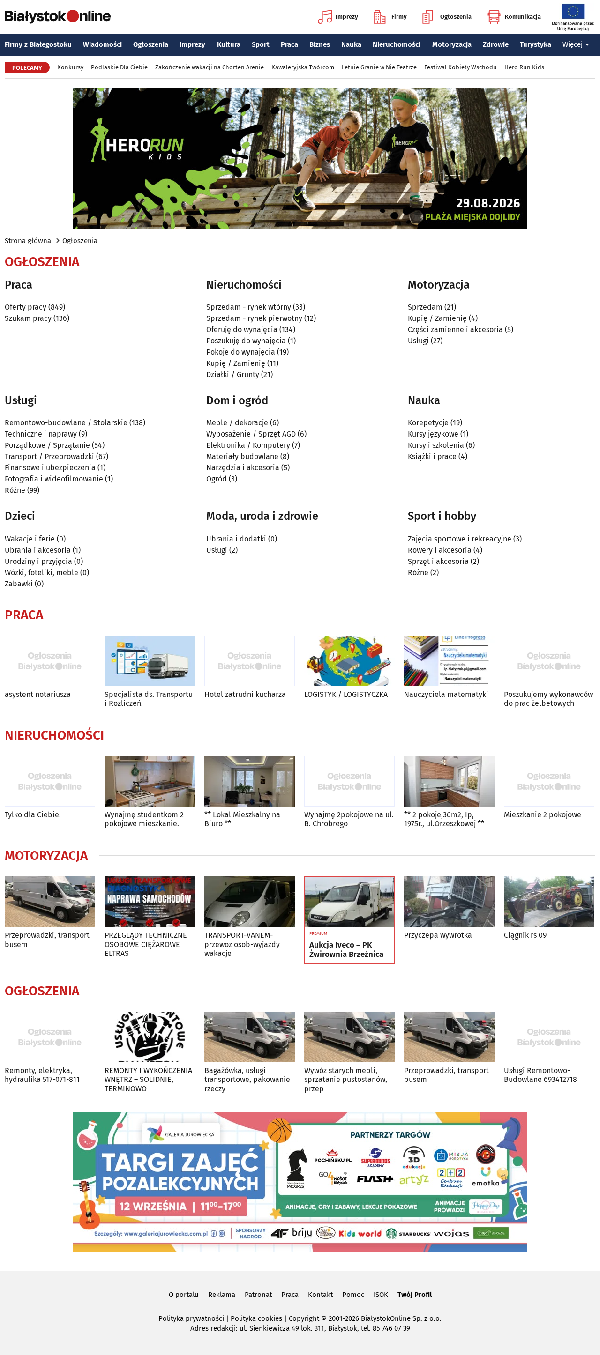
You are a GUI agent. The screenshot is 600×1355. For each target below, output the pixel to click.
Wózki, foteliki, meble (41, 572)
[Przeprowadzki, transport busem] (50, 901)
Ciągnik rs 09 (525, 935)
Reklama (221, 1294)
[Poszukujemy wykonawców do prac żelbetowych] (549, 661)
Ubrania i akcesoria (38, 550)
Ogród (216, 478)
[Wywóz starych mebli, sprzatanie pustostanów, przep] (349, 1037)
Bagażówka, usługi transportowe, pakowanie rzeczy (247, 1079)
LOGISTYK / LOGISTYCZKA (346, 694)
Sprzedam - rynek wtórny (248, 307)
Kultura (228, 44)
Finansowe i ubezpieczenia (50, 467)
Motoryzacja (452, 44)
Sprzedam (425, 307)
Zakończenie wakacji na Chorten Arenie (209, 67)
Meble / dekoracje (237, 422)
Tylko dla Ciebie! (33, 814)
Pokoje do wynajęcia (240, 352)
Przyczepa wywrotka (438, 935)
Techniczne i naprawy (41, 433)
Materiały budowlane (242, 456)
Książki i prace (432, 456)
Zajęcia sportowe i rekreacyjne (459, 538)
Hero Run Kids (524, 67)
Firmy (399, 16)
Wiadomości (102, 44)
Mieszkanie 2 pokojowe (542, 814)
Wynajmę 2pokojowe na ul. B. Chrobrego (349, 819)
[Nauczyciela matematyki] (449, 661)
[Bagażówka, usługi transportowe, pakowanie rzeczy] (249, 1037)
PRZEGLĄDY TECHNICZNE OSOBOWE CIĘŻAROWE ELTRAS (146, 944)
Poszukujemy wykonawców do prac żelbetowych (548, 699)
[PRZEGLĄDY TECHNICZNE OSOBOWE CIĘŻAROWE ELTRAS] (150, 901)
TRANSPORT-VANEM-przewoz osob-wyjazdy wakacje (242, 944)
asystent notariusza (38, 694)
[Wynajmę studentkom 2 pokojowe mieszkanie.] (150, 781)
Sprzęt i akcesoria (438, 561)
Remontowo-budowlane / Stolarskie (66, 422)
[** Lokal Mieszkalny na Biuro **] (249, 781)
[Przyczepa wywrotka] (449, 901)
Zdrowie (496, 44)
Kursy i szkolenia (436, 445)
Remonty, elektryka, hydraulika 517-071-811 (42, 1075)
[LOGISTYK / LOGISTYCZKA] (349, 661)
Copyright (304, 1318)
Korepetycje (428, 422)
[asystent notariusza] (50, 661)
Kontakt (320, 1294)
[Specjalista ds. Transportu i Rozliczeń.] (150, 661)
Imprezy (347, 16)
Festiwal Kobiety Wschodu (460, 67)
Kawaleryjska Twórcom (302, 67)
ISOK (381, 1294)
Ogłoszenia (456, 16)
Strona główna (28, 241)
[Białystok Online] (58, 17)
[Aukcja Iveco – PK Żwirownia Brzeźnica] (349, 902)
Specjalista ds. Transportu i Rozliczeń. (149, 699)
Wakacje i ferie (30, 538)
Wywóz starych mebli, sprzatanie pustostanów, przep (345, 1079)
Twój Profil (415, 1294)
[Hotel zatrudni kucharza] (249, 661)
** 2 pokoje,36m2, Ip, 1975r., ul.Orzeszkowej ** (444, 819)
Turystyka (535, 44)
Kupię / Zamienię (235, 363)
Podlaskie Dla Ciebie (119, 67)
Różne (15, 490)
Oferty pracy (25, 307)
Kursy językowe (433, 433)
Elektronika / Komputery (248, 445)
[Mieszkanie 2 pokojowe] (549, 781)
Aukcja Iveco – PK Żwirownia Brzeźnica (346, 949)
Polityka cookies (256, 1318)
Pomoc (353, 1294)
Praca (289, 44)
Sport (261, 44)
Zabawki (19, 583)
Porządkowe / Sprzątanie (47, 445)
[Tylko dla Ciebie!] (50, 781)
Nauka (351, 44)
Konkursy (70, 67)
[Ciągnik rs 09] (549, 901)
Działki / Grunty (232, 374)
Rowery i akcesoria (440, 550)
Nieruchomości (396, 44)
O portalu (184, 1294)
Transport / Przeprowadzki (49, 456)
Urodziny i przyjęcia (38, 561)
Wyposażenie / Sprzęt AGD (251, 433)
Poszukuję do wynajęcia (246, 340)
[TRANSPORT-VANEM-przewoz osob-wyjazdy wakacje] (249, 901)
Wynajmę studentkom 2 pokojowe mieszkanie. (144, 819)
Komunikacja (523, 16)
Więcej (572, 44)
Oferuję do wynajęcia (242, 329)
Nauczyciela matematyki (446, 694)
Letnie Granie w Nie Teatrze (379, 67)
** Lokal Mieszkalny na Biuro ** (242, 819)
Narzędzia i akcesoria (242, 467)
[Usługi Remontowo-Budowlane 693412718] (549, 1037)
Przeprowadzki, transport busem (47, 939)
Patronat (258, 1294)
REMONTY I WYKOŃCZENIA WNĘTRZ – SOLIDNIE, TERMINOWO (148, 1079)
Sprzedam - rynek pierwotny (254, 318)
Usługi (418, 340)
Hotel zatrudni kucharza (245, 694)
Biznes (319, 44)
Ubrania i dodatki (236, 538)
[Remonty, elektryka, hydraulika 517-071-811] (50, 1037)
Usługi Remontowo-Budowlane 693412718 (540, 1075)
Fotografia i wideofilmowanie (54, 478)
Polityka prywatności (191, 1318)
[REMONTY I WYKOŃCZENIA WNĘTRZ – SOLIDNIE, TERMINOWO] (150, 1037)
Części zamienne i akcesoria (455, 329)
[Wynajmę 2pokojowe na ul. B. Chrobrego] (349, 781)
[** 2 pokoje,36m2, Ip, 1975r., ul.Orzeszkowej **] (449, 781)
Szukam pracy (28, 318)
